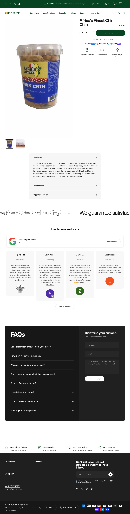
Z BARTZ (80, 255)
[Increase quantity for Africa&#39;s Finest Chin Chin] (91, 33)
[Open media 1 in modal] (39, 78)
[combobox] (97, 4)
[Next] (68, 81)
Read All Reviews (65, 306)
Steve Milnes (50, 255)
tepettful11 (20, 255)
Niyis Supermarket (27, 239)
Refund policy (8, 508)
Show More (21, 280)
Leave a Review (112, 241)
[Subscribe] (110, 474)
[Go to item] (9, 144)
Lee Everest (110, 255)
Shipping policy (36, 508)
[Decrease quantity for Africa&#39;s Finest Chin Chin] (82, 33)
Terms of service (26, 508)
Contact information (10, 510)
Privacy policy (17, 508)
